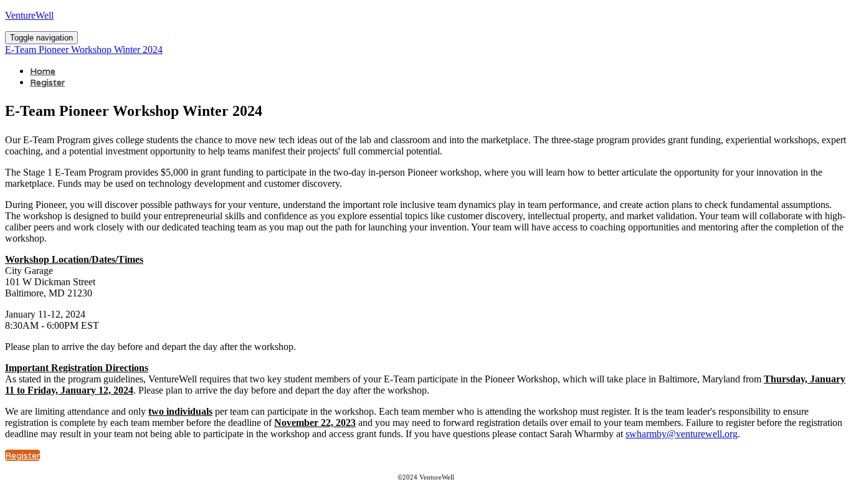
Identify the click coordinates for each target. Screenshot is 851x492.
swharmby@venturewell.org (681, 433)
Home (42, 71)
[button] (22, 455)
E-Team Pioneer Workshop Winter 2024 (84, 49)
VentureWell (29, 15)
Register (47, 82)
